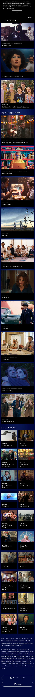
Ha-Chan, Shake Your (11, 76)
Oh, (22, 567)
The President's (7, 486)
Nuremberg (24, 525)
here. (12, 8)
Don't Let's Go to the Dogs (7, 588)
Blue (6, 546)
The (5, 45)
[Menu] (2, 20)
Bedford (6, 205)
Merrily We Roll (7, 526)
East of (6, 567)
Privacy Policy (13, 6)
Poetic (7, 422)
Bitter (7, 174)
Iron (5, 236)
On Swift (7, 609)
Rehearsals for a (11, 267)
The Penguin (24, 609)
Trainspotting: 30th (8, 465)
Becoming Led (7, 630)
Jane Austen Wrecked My (25, 587)
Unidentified (6, 445)
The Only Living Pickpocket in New (15, 143)
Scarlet (4, 506)
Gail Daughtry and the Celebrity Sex (15, 107)
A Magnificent (24, 465)
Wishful (7, 391)
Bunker (4, 298)
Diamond (5, 329)
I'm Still (24, 630)
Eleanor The (24, 547)
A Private (24, 485)
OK (17, 12)
